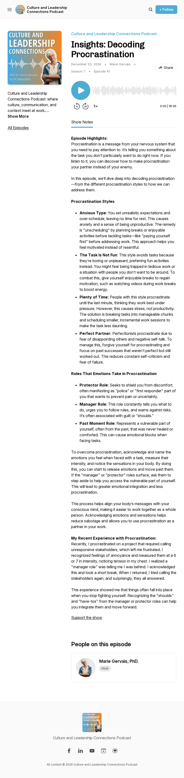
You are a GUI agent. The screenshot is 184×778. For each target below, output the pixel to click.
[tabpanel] (123, 380)
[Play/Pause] (80, 90)
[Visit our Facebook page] (69, 750)
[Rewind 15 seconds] (77, 106)
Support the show (86, 617)
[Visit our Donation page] (115, 750)
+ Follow (166, 9)
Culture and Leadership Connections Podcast (47, 10)
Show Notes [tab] (82, 122)
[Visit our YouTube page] (92, 750)
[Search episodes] (151, 9)
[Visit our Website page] (103, 750)
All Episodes (18, 127)
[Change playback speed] (95, 106)
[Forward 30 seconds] (85, 106)
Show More (18, 116)
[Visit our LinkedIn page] (80, 750)
